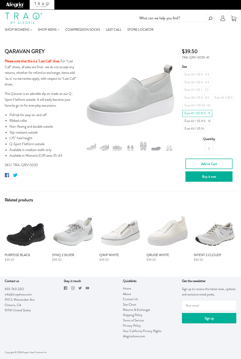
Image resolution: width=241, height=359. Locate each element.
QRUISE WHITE (157, 255)
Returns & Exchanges (136, 309)
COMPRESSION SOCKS (82, 29)
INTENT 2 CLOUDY (207, 255)
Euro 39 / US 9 (223, 97)
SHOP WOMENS (17, 29)
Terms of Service (133, 320)
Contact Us (130, 299)
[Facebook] (7, 175)
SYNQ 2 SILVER (63, 255)
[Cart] (233, 18)
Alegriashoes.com (134, 336)
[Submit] (210, 18)
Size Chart (129, 304)
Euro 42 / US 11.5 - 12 (198, 121)
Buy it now (209, 176)
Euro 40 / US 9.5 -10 (197, 105)
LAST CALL (113, 29)
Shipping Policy (132, 315)
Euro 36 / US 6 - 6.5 (197, 82)
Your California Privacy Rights (142, 331)
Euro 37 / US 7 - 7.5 (197, 90)
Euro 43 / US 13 (194, 128)
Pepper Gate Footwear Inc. (34, 352)
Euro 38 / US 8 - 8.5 (197, 97)
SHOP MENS (47, 29)
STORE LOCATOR (140, 29)
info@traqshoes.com (18, 294)
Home (127, 288)
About (127, 293)
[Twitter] (15, 175)
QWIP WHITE (109, 255)
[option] (130, 90)
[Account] (223, 19)
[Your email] (209, 305)
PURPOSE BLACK (17, 255)
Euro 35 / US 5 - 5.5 (197, 74)
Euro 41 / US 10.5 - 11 (197, 113)
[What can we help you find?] (177, 18)
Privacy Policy (132, 325)
